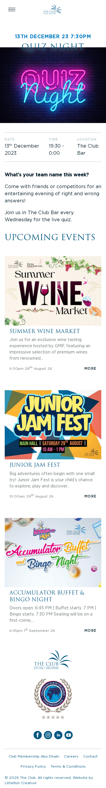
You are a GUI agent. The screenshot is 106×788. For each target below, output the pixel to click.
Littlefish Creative (21, 783)
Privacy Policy (33, 766)
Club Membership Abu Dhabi (34, 756)
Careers (71, 756)
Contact (90, 756)
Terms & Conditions (68, 766)
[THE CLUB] (53, 9)
